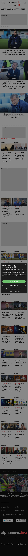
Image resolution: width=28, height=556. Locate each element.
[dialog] (14, 278)
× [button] (25, 264)
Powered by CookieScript (14, 291)
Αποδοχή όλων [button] (14, 281)
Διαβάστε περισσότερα (20, 275)
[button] (14, 278)
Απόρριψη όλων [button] (14, 285)
